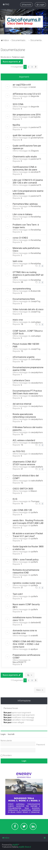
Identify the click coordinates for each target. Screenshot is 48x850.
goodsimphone (37, 138)
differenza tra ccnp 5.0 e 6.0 (27, 93)
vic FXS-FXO (19, 451)
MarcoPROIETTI (19, 662)
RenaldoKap (36, 206)
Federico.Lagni (18, 57)
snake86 (34, 636)
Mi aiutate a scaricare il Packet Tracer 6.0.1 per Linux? (28, 534)
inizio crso (18, 319)
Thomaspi (35, 501)
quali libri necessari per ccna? (27, 135)
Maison (34, 491)
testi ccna (17, 261)
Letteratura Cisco (21, 380)
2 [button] (28, 67)
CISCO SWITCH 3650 (23, 488)
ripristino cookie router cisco (27, 583)
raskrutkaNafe (37, 467)
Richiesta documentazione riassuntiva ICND (26, 571)
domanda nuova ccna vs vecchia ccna (25, 632)
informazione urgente (23, 357)
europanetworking (22, 288)
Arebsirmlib (36, 291)
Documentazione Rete (24, 299)
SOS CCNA (18, 104)
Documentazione (13, 50)
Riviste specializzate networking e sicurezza (24, 415)
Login (3, 734)
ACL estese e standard (24, 440)
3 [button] (32, 67)
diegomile (35, 96)
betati (33, 87)
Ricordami (7, 755)
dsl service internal (22, 403)
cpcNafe (34, 512)
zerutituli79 (35, 172)
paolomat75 (36, 127)
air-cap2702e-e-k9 (22, 84)
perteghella (35, 117)
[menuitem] (6, 4)
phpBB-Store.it (25, 847)
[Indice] (24, 22)
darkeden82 (36, 622)
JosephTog (35, 301)
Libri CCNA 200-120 (22, 510)
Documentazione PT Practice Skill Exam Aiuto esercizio (27, 392)
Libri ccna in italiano (22, 214)
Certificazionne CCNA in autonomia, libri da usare (25, 168)
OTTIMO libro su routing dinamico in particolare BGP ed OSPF (28, 275)
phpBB (15, 845)
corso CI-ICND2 (20, 237)
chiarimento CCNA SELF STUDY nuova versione (25, 463)
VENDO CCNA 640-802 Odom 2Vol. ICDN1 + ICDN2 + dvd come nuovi (27, 644)
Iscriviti (11, 734)
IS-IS (15, 499)
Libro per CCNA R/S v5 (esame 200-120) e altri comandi (28, 181)
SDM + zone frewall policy (26, 559)
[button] (35, 67)
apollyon (34, 649)
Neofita (16, 125)
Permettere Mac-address (25, 204)
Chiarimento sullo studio (25, 156)
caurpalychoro (37, 372)
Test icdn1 (18, 594)
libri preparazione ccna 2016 (27, 114)
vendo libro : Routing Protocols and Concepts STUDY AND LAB (28, 521)
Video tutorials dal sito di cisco (28, 309)
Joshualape (36, 322)
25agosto (35, 151)
